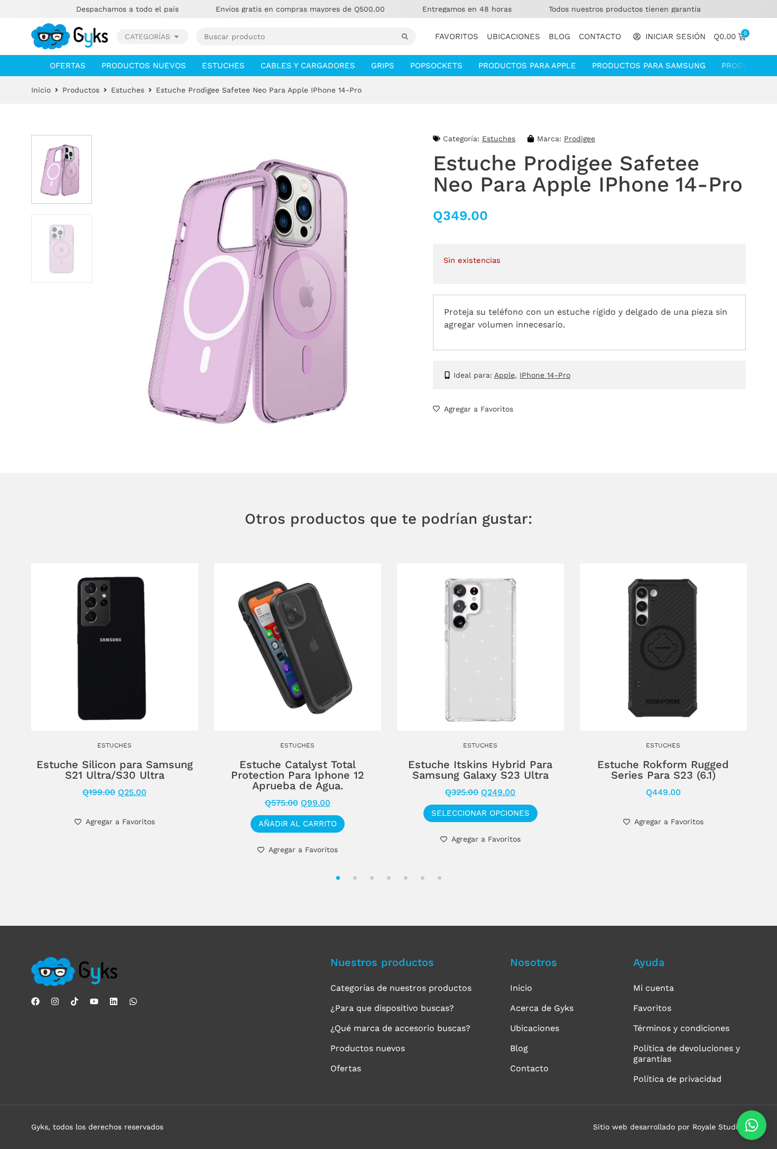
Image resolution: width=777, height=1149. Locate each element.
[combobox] (299, 36)
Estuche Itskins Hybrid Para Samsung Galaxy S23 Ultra (480, 769)
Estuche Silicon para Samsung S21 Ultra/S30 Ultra (114, 769)
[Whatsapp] (133, 1001)
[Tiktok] (74, 1001)
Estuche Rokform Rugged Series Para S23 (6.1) (663, 769)
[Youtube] (94, 1001)
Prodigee (579, 138)
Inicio (41, 90)
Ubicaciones (513, 36)
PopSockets (436, 65)
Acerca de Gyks (542, 1008)
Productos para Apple (527, 65)
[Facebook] (35, 1001)
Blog (559, 36)
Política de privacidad (677, 1079)
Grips (382, 65)
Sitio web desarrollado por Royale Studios (669, 1127)
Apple (504, 375)
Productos (80, 90)
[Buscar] (409, 36)
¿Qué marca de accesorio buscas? (400, 1028)
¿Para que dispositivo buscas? (392, 1008)
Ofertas (68, 65)
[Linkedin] (113, 1001)
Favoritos (456, 36)
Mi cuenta (653, 988)
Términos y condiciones (681, 1028)
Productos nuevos (143, 65)
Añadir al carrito (297, 823)
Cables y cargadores (308, 65)
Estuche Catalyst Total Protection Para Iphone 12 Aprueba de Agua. (297, 775)
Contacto (600, 36)
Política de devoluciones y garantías (686, 1053)
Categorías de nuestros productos (400, 988)
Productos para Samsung (649, 65)
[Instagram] (55, 1001)
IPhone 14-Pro (545, 375)
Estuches (223, 65)
